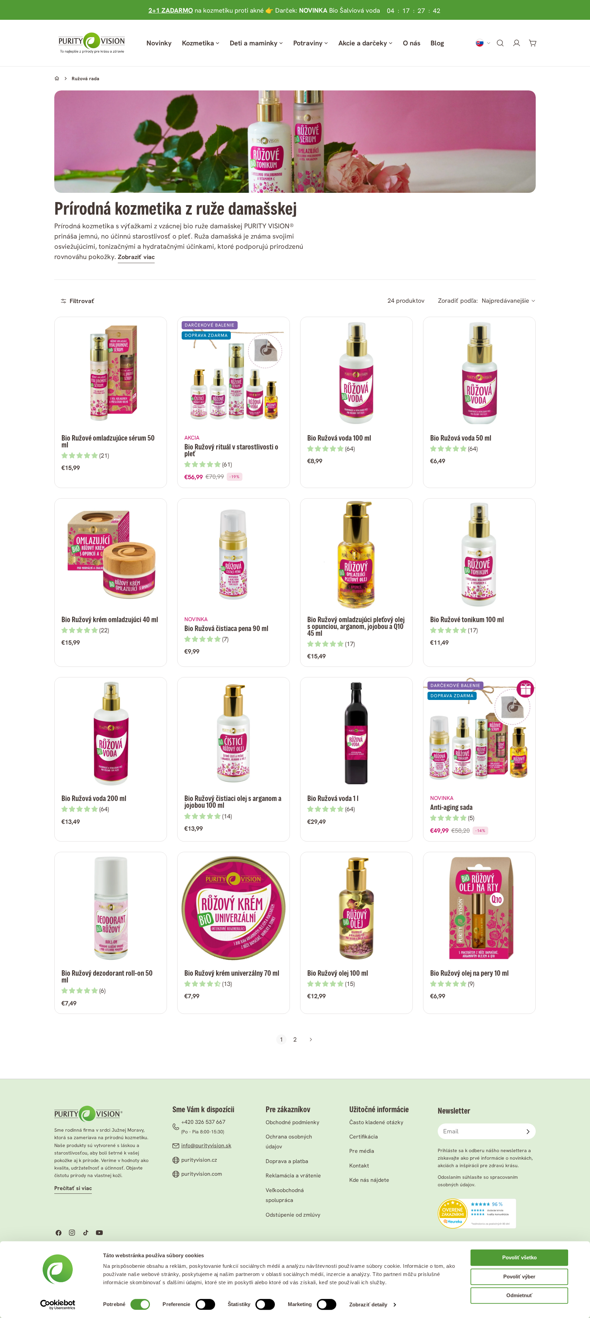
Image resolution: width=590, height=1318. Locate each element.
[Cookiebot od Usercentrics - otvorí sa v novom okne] (58, 1305)
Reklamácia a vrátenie (293, 1175)
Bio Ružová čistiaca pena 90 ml (226, 628)
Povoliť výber (519, 1276)
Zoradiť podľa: (458, 301)
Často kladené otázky (376, 1122)
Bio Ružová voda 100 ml (339, 438)
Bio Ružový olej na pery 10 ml (469, 973)
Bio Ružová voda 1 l (333, 798)
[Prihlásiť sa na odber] (528, 1131)
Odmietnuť (519, 1295)
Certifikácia (363, 1136)
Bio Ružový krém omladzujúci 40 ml (109, 619)
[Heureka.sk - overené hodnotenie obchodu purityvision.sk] (477, 1203)
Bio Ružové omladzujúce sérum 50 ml (108, 441)
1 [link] (281, 1039)
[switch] (205, 1304)
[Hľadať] (500, 43)
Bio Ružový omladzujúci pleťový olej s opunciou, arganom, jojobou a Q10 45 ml (356, 626)
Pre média (361, 1151)
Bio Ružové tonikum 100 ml (467, 619)
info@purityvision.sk (206, 1145)
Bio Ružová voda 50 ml (460, 438)
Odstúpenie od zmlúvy (293, 1214)
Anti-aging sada (451, 807)
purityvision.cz (199, 1159)
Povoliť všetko (519, 1257)
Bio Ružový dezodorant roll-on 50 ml (107, 977)
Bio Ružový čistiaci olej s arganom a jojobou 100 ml (232, 802)
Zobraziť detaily (368, 1304)
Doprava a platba (287, 1161)
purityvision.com (201, 1173)
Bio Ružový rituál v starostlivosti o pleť (231, 450)
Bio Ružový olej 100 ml (337, 973)
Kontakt (359, 1165)
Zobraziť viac (136, 257)
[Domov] (56, 78)
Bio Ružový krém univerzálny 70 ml (231, 973)
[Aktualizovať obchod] (483, 43)
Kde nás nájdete (369, 1180)
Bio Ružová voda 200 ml (93, 798)
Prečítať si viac (73, 1188)
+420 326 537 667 (203, 1122)
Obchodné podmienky (292, 1122)
